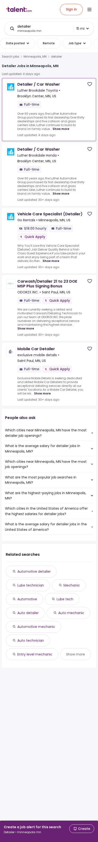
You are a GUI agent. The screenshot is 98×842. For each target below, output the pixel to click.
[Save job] (89, 84)
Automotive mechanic (36, 626)
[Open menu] (89, 9)
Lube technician (30, 585)
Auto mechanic (71, 613)
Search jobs (10, 56)
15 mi (80, 28)
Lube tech (65, 599)
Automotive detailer (34, 571)
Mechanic (72, 585)
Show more (61, 129)
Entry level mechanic (34, 654)
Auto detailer (28, 613)
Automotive (27, 599)
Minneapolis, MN (35, 56)
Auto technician (30, 640)
